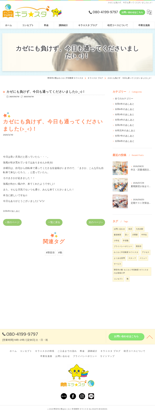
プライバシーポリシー (123, 246)
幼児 (130, 228)
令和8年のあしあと (125, 141)
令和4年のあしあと (125, 120)
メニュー (143, 258)
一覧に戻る (54, 222)
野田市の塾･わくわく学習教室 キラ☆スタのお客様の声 (131, 271)
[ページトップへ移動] (150, 337)
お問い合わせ (119, 228)
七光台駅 (139, 228)
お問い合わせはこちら (132, 12)
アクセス (145, 252)
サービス (117, 263)
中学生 (144, 234)
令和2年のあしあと (124, 125)
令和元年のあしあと (125, 130)
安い (127, 234)
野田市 (139, 246)
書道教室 (117, 234)
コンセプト (118, 278)
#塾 (60, 253)
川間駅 (135, 234)
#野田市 (50, 253)
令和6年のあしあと (125, 109)
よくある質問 (119, 258)
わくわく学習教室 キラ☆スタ (126, 252)
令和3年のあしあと (11, 211)
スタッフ (132, 258)
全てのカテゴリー (124, 99)
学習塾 (126, 240)
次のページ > (96, 222)
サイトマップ (107, 356)
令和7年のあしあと (125, 136)
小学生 (116, 240)
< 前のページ (12, 222)
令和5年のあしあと (124, 104)
